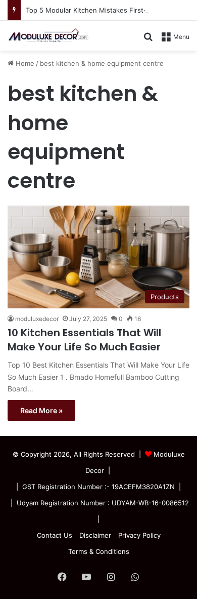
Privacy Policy (139, 535)
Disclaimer (95, 535)
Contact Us (54, 535)
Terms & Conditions (98, 551)
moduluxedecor (37, 319)
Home (24, 63)
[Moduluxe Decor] (48, 36)
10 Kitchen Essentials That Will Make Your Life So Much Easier (84, 340)
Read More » (41, 410)
